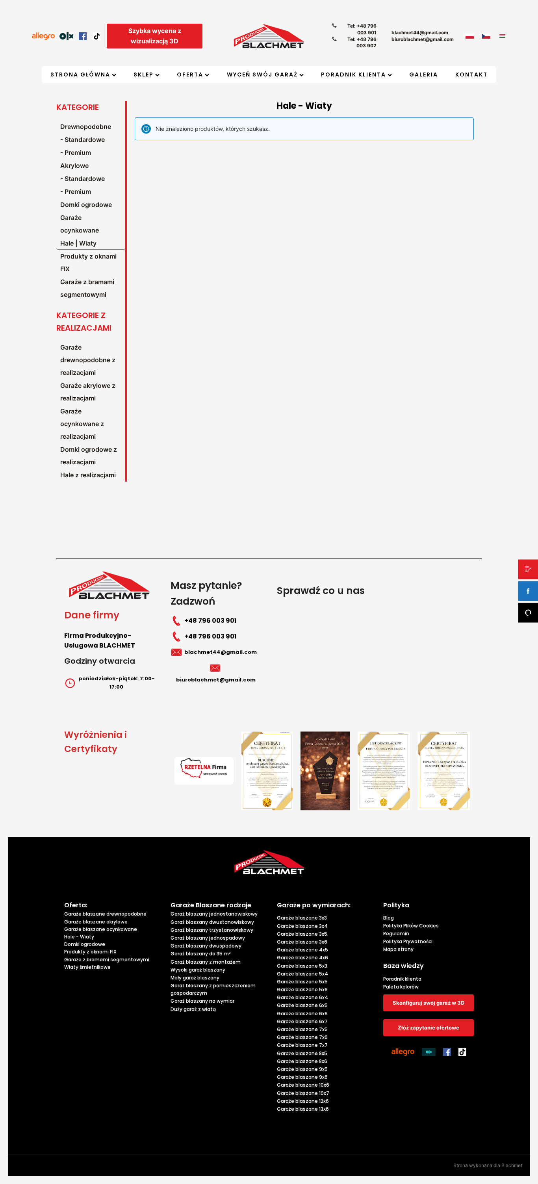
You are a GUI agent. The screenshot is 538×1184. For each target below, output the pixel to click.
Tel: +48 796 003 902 (362, 42)
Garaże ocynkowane (79, 224)
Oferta (190, 74)
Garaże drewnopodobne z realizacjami (87, 359)
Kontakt (471, 74)
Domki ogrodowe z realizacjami (88, 455)
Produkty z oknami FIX (88, 262)
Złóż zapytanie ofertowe (428, 1027)
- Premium (75, 152)
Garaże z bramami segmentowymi (87, 288)
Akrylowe (74, 165)
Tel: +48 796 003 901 (362, 29)
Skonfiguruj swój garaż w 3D (428, 1003)
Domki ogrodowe (86, 205)
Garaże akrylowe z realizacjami (87, 392)
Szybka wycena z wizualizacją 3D (154, 36)
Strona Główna (80, 74)
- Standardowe (82, 139)
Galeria (423, 74)
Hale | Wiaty (78, 243)
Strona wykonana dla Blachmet (487, 1165)
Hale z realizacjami (88, 475)
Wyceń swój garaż (262, 74)
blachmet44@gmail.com (419, 32)
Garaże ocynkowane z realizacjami (82, 423)
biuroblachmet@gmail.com (422, 39)
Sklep (144, 74)
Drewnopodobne (85, 126)
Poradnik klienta (353, 74)
